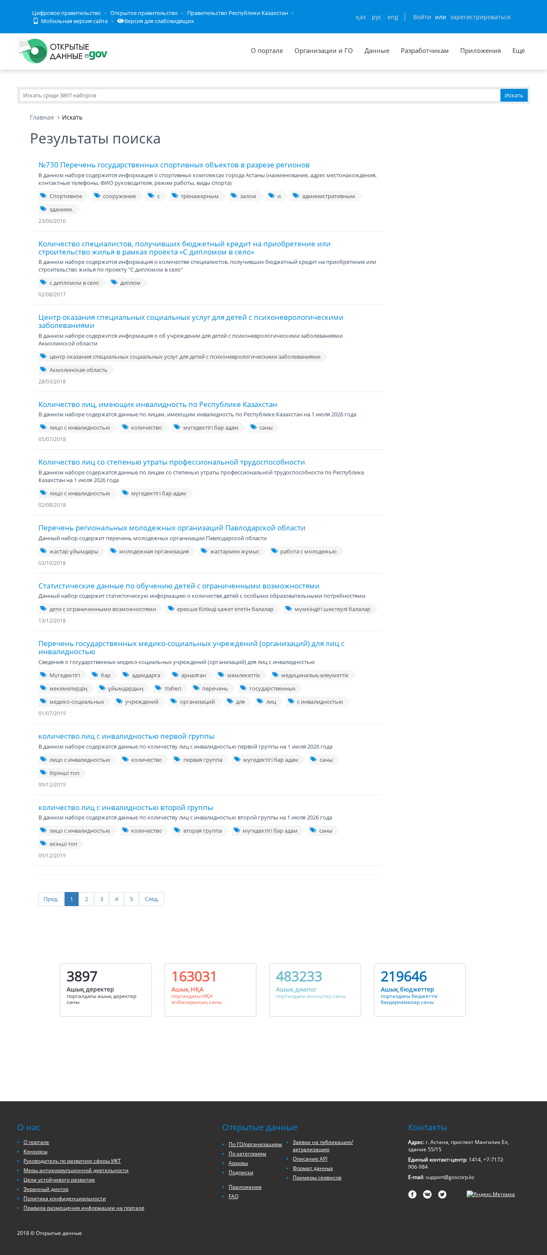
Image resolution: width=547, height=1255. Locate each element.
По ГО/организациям (255, 1144)
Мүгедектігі (65, 675)
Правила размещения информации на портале (84, 1207)
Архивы (238, 1163)
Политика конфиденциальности (65, 1198)
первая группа (202, 760)
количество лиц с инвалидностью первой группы (126, 736)
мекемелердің (68, 688)
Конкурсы (35, 1151)
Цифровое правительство (66, 13)
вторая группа (202, 830)
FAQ (233, 1196)
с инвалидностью (320, 701)
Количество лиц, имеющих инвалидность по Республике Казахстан (157, 404)
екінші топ (63, 844)
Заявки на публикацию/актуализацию (323, 1145)
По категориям (247, 1153)
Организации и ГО (323, 50)
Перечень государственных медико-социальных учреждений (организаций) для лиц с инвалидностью (191, 647)
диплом (130, 283)
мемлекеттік (243, 675)
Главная (42, 117)
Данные (377, 50)
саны (266, 427)
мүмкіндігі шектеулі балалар (333, 609)
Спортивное (66, 196)
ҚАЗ (361, 17)
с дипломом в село (74, 283)
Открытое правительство (144, 13)
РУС (377, 17)
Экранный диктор (46, 1189)
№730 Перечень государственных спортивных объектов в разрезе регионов (174, 165)
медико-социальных (77, 701)
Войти (422, 17)
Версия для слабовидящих (159, 21)
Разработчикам (425, 50)
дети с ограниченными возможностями (103, 609)
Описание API (310, 1158)
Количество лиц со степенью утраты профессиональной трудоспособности (171, 462)
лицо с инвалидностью (80, 427)
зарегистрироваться (480, 17)
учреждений (142, 701)
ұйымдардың (125, 688)
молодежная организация (154, 551)
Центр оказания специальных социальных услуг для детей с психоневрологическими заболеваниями (191, 321)
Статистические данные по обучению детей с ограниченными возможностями (179, 586)
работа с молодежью (308, 551)
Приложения (480, 50)
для (240, 701)
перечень (215, 688)
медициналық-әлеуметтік (315, 675)
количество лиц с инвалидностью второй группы (125, 807)
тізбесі (173, 688)
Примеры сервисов (317, 1177)
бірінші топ (64, 773)
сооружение (119, 196)
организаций (197, 701)
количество (146, 427)
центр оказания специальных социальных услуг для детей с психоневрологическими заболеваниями (185, 356)
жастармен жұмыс (234, 551)
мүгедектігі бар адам (210, 427)
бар (106, 675)
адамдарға (146, 675)
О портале (267, 50)
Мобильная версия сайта (74, 21)
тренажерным (200, 196)
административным (328, 196)
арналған (193, 675)
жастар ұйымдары (74, 551)
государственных (273, 688)
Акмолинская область (79, 370)
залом (248, 196)
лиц (271, 701)
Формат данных (313, 1168)
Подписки (241, 1172)
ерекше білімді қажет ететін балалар (225, 609)
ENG (393, 17)
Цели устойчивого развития (59, 1179)
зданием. (62, 209)
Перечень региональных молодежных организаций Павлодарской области (172, 527)
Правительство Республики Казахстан (237, 13)
